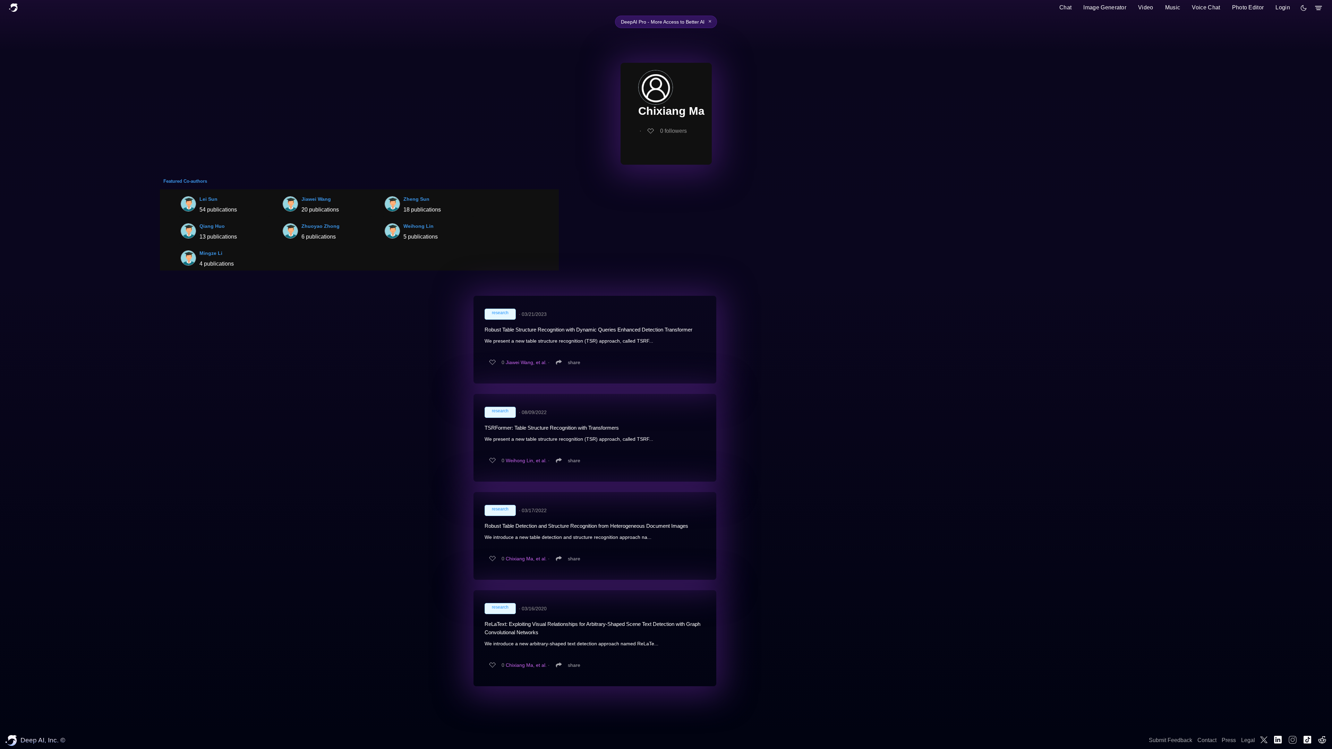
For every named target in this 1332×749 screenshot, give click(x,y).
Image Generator (1104, 7)
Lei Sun (208, 199)
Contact (1206, 740)
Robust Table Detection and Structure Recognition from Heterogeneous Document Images (586, 526)
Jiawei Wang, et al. (526, 362)
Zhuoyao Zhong (320, 226)
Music (1172, 7)
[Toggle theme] (1303, 8)
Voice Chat (1206, 7)
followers (673, 131)
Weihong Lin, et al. (526, 460)
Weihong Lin (418, 226)
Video (1145, 7)
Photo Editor (1248, 7)
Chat (1065, 7)
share (574, 362)
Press (1229, 740)
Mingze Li (210, 253)
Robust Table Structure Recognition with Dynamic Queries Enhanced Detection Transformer (588, 330)
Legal (1248, 740)
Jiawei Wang (316, 199)
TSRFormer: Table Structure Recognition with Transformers (552, 428)
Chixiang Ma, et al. (526, 558)
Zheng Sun (416, 199)
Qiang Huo (212, 226)
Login (1282, 7)
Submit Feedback (1170, 740)
